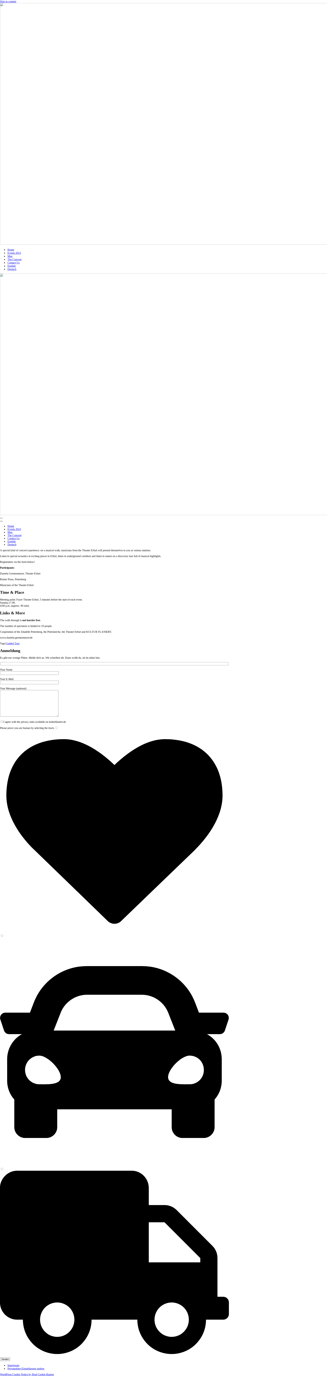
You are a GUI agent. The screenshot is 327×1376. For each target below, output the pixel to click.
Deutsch (11, 269)
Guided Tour (13, 643)
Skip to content (8, 1)
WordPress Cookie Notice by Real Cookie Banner (27, 1374)
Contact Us (13, 262)
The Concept (14, 259)
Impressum (13, 1365)
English (11, 265)
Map (9, 256)
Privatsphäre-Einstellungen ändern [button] (25, 1368)
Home (10, 249)
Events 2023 (14, 252)
